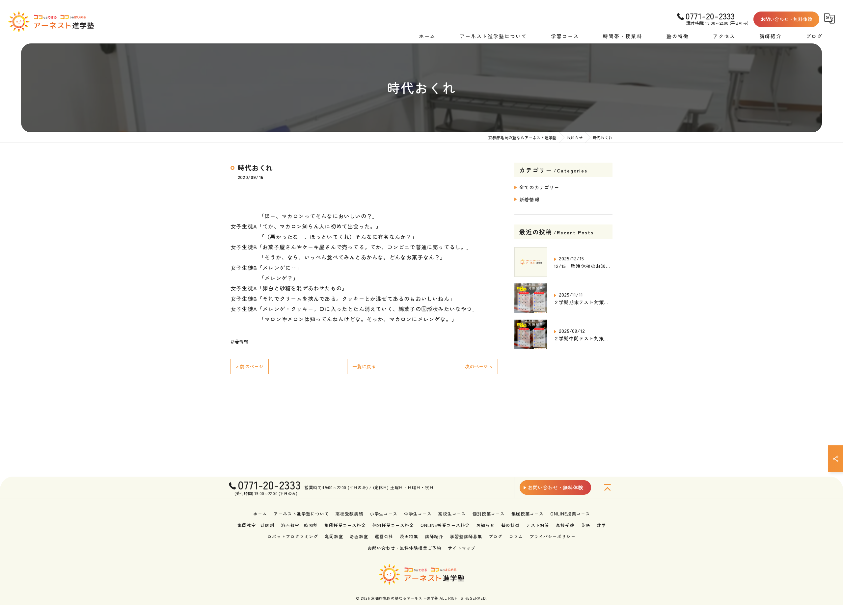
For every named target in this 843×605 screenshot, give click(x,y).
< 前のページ (249, 366)
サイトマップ (462, 548)
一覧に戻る (364, 366)
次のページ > (479, 366)
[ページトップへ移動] (607, 487)
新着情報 (239, 341)
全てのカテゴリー (539, 187)
